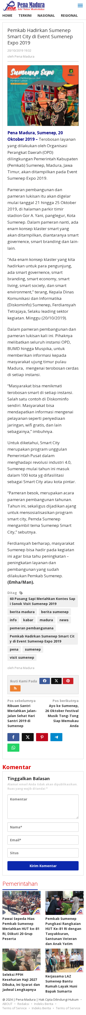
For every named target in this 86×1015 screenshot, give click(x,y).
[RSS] (15, 688)
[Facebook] (44, 681)
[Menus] (80, 6)
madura (46, 620)
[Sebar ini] (13, 737)
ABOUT (7, 1004)
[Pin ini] (42, 737)
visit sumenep (22, 657)
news (64, 620)
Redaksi (23, 1004)
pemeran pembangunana (32, 628)
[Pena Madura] (23, 5)
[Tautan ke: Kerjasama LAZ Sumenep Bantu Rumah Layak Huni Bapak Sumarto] (64, 960)
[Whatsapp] (13, 748)
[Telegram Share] (56, 737)
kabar (28, 620)
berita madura (22, 612)
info (13, 620)
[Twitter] (56, 681)
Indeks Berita (43, 1004)
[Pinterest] (68, 681)
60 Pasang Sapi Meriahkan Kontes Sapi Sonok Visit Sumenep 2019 (42, 601)
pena (14, 649)
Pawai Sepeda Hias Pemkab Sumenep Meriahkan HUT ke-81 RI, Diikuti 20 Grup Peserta (20, 928)
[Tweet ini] (28, 737)
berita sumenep (55, 612)
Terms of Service (14, 1008)
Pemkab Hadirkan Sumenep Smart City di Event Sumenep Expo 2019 (42, 638)
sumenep (33, 649)
